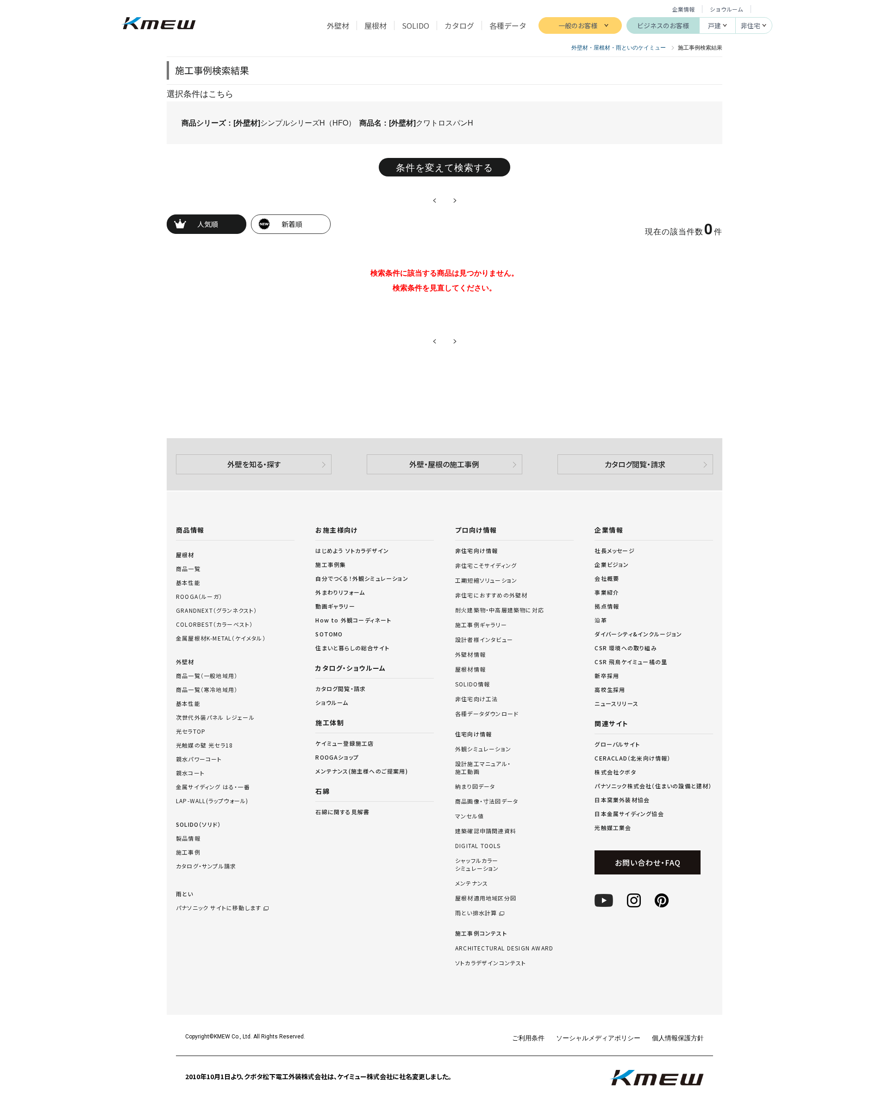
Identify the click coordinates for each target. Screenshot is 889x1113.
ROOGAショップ (337, 757)
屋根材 (185, 555)
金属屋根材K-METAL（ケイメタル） (221, 638)
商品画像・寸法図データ (486, 801)
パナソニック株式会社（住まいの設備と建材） (653, 786)
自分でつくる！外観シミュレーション (361, 578)
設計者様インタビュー (484, 639)
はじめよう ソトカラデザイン (352, 550)
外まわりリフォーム (340, 592)
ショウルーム (726, 9)
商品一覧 (188, 568)
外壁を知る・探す (254, 464)
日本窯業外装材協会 (622, 800)
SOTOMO (329, 634)
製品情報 (188, 838)
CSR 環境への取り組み (626, 648)
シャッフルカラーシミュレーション (477, 864)
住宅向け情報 (473, 734)
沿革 (601, 620)
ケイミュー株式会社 (158, 24)
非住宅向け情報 (476, 550)
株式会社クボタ (615, 772)
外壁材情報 (470, 654)
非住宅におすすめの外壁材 (491, 595)
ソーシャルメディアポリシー (598, 1037)
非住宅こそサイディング (486, 565)
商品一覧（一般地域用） (207, 675)
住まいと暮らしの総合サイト (352, 648)
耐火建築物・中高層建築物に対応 (499, 610)
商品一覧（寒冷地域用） (207, 689)
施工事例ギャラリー (481, 625)
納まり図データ (475, 786)
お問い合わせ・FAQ (647, 862)
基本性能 (188, 582)
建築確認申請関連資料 (485, 831)
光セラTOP (191, 731)
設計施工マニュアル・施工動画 (483, 767)
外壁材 (185, 662)
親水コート (190, 773)
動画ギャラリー (335, 606)
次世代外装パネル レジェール (215, 717)
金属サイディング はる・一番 (213, 787)
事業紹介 (607, 592)
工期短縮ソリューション (486, 580)
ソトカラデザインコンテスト (490, 963)
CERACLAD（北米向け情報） (632, 758)
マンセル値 (469, 816)
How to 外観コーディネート (353, 620)
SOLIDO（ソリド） (198, 824)
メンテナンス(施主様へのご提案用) (361, 771)
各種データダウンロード (487, 713)
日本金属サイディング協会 (629, 813)
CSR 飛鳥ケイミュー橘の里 (631, 662)
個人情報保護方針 (678, 1037)
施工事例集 (330, 564)
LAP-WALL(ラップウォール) (212, 801)
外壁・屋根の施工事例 (444, 464)
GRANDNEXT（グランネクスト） (216, 610)
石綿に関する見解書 (342, 812)
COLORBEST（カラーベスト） (214, 624)
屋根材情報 (470, 669)
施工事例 (188, 852)
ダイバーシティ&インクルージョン (638, 634)
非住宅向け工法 (476, 699)
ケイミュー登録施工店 (344, 743)
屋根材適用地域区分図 (485, 898)
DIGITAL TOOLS (478, 845)
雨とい (218, 901)
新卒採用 (607, 675)
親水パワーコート (199, 759)
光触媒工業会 (613, 827)
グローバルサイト (617, 744)
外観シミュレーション (483, 749)
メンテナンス (471, 883)
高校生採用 (610, 689)
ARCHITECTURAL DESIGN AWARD (504, 948)
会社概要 (607, 578)
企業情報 (683, 9)
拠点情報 (607, 606)
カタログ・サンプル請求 (206, 866)
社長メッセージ (614, 550)
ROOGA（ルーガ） (199, 596)
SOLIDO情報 (472, 684)
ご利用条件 (528, 1037)
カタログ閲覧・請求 (635, 464)
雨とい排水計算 (476, 913)
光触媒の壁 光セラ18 (204, 745)
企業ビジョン (612, 564)
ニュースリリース (617, 703)
